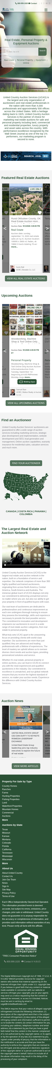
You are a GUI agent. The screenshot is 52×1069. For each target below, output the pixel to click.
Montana (6, 839)
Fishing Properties (10, 799)
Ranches (6, 789)
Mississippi (7, 856)
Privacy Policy (9, 893)
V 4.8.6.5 (36, 961)
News (5, 883)
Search (42, 50)
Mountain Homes (10, 809)
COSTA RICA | (26, 511)
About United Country (12, 873)
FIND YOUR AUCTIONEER (26, 463)
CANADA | (12, 511)
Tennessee (7, 853)
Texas (5, 829)
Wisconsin (7, 859)
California (6, 849)
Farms (5, 793)
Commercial (8, 813)
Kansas (5, 836)
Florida (5, 846)
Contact (33, 3)
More (5, 820)
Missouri (6, 833)
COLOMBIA (26, 514)
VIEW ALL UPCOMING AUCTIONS (26, 403)
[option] (26, 156)
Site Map (6, 889)
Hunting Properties (11, 796)
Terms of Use (8, 896)
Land (4, 803)
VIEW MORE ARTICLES (26, 766)
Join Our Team (9, 879)
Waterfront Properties (12, 806)
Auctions (6, 816)
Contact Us (7, 876)
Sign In (5, 886)
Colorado (6, 843)
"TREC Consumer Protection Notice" (19, 956)
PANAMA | (40, 511)
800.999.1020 (13, 961)
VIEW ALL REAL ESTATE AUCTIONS (26, 278)
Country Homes (9, 786)
